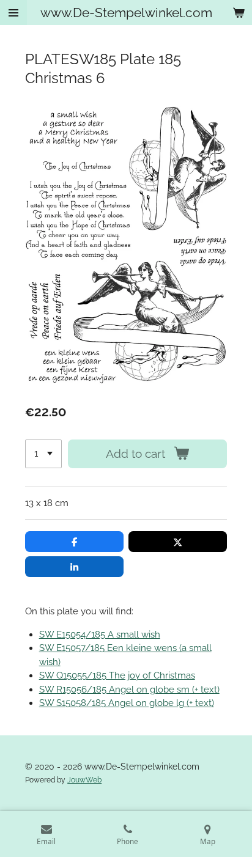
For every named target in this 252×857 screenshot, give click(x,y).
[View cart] (238, 12)
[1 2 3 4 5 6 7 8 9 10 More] (43, 454)
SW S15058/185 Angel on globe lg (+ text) (126, 702)
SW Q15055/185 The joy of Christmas (117, 675)
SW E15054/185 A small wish (99, 634)
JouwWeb (84, 780)
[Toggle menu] (13, 12)
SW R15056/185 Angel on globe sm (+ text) (129, 689)
